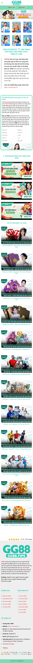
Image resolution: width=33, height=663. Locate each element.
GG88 (6, 59)
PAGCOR (7, 104)
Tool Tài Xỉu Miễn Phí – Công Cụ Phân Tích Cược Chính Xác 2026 (16, 246)
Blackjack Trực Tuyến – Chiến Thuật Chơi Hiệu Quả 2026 (16, 324)
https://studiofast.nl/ (11, 87)
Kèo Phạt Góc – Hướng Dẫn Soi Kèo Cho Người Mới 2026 (16, 374)
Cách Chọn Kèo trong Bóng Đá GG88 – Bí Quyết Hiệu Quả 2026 (16, 474)
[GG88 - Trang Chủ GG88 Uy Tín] (16, 2)
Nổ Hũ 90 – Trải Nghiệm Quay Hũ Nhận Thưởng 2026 (16, 525)
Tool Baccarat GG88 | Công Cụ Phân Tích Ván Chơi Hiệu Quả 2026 (16, 272)
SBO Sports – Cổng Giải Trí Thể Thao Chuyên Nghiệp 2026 (16, 449)
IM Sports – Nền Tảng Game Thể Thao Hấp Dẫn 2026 (16, 424)
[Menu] (2, 3)
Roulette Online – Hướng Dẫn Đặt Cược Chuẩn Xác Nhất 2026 (16, 299)
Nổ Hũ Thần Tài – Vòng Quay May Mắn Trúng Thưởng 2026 (16, 500)
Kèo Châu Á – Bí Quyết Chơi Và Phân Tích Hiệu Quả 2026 (16, 399)
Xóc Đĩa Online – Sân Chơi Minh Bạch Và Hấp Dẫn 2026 (16, 349)
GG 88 (24, 567)
